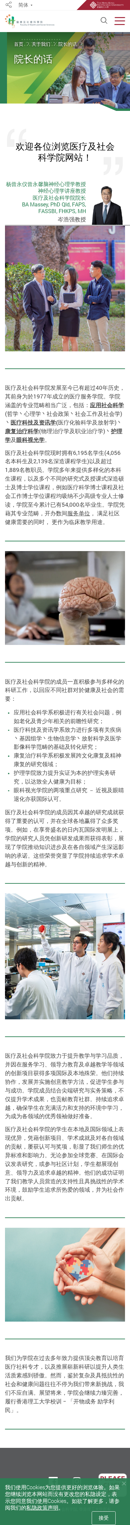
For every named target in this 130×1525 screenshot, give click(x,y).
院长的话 (68, 44)
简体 (23, 5)
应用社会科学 (107, 405)
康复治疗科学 (22, 431)
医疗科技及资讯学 (33, 422)
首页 (19, 44)
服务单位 (78, 513)
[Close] (124, 1484)
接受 (104, 1518)
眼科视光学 (30, 440)
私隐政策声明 (42, 1507)
